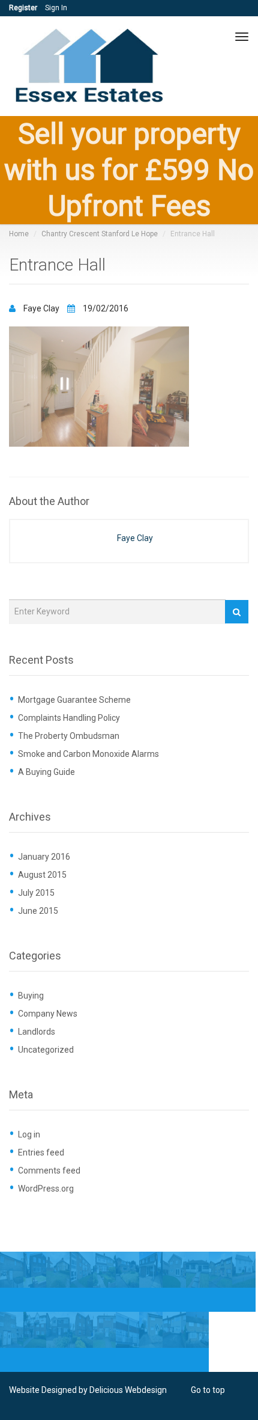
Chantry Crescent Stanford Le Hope (99, 234)
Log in (29, 1134)
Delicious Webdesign (128, 1390)
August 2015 (42, 875)
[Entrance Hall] (99, 386)
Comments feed (49, 1170)
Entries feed (41, 1152)
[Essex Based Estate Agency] (91, 66)
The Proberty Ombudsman (68, 736)
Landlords (36, 1031)
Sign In (56, 8)
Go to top (208, 1390)
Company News (47, 1013)
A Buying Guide (46, 772)
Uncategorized (46, 1049)
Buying (31, 995)
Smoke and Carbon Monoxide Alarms (88, 754)
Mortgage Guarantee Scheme (74, 700)
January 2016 (44, 856)
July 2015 (36, 893)
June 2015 (38, 911)
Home (19, 234)
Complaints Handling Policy (69, 718)
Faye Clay (41, 308)
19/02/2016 (104, 308)
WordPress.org (46, 1188)
